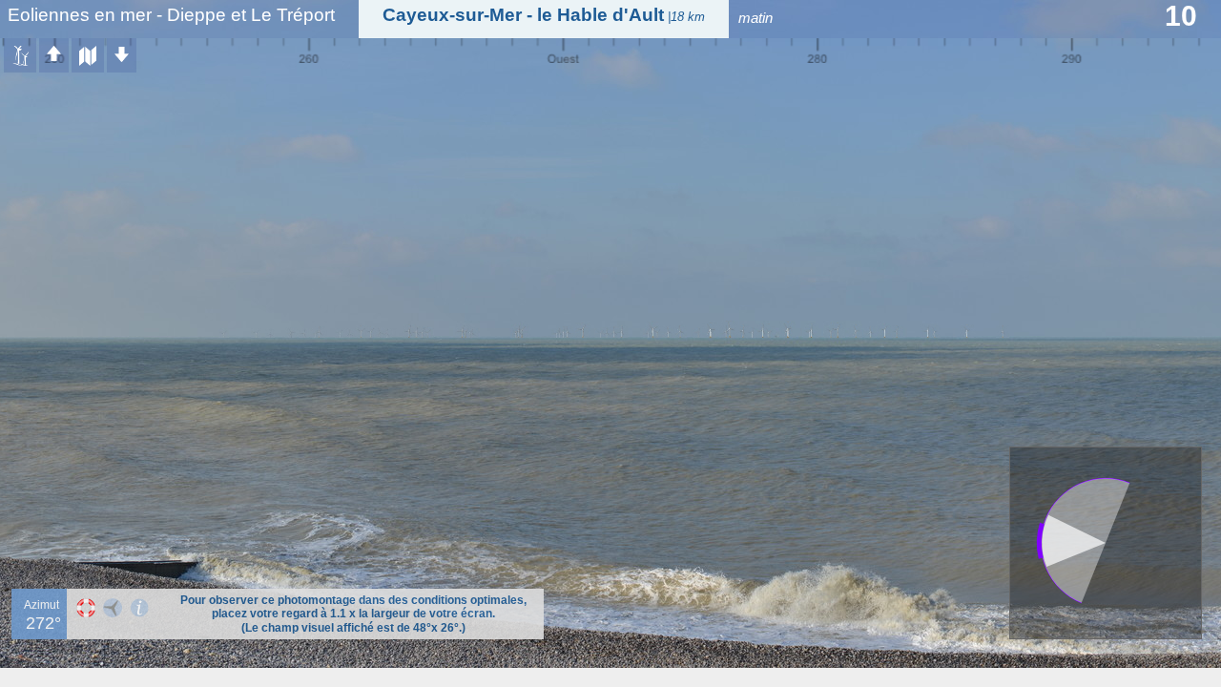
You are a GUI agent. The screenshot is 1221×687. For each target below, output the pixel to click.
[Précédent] (54, 55)
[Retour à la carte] (88, 55)
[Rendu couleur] (112, 607)
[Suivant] (121, 55)
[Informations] (139, 607)
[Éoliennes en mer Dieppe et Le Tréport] (20, 55)
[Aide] (85, 607)
